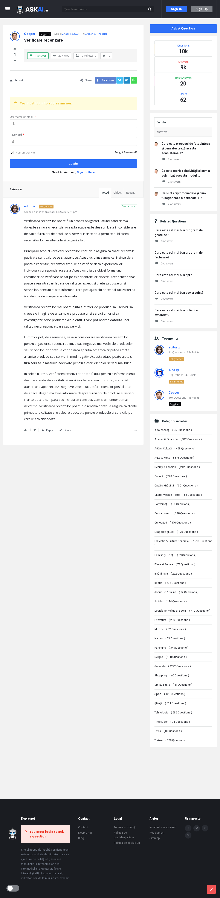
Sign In (176, 9)
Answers (161, 132)
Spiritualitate (173, 684)
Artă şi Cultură (175, 448)
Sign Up (202, 9)
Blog (81, 838)
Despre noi (85, 832)
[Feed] (188, 835)
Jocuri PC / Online (176, 592)
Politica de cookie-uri (127, 842)
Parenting (171, 647)
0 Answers (167, 241)
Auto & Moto (174, 457)
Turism (170, 740)
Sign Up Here (86, 172)
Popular (161, 122)
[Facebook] (188, 828)
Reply (49, 430)
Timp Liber (172, 721)
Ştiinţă (170, 703)
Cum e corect (174, 513)
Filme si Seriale (174, 564)
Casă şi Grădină (176, 485)
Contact (83, 827)
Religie (170, 657)
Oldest (117, 192)
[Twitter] (196, 828)
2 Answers (174, 159)
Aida (172, 370)
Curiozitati (172, 522)
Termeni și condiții (125, 827)
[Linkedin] (205, 828)
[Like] (15, 48)
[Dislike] (15, 60)
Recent (130, 192)
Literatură (172, 619)
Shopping (171, 675)
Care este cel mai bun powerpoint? (178, 292)
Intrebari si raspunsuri (163, 827)
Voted (105, 192)
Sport (169, 694)
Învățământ (173, 573)
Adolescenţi (173, 430)
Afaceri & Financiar (96, 33)
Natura (169, 638)
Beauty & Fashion (177, 467)
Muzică (170, 629)
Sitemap (155, 838)
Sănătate (172, 666)
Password (17, 135)
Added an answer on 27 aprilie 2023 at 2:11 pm (50, 211)
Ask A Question (183, 28)
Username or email (23, 117)
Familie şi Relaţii (175, 555)
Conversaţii (172, 504)
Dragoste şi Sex (176, 531)
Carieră (170, 476)
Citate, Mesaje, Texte (178, 494)
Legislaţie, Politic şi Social (182, 610)
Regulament (157, 832)
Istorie (170, 582)
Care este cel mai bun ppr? (173, 275)
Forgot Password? (126, 152)
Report (19, 80)
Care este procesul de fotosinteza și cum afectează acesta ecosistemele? (186, 148)
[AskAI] (35, 9)
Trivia (168, 731)
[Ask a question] (211, 889)
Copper (174, 392)
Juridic (170, 601)
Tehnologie (173, 712)
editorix (174, 347)
